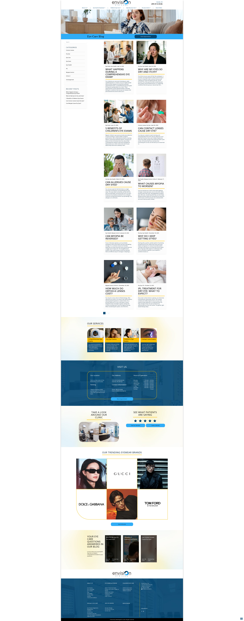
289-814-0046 (157, 4)
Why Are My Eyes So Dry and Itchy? (75, 96)
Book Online (159, 8)
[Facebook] (141, 611)
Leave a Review (155, 425)
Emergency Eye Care (91, 613)
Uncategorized (70, 79)
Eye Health (69, 65)
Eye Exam (68, 61)
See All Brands (122, 524)
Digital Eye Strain (91, 616)
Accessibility (89, 593)
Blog (88, 592)
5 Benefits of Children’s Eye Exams (74, 98)
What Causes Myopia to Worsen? (151, 185)
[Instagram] (143, 611)
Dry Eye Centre (146, 8)
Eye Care (68, 57)
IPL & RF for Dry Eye (109, 609)
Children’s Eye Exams (127, 587)
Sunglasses (107, 594)
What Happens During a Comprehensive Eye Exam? (73, 92)
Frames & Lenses (109, 593)
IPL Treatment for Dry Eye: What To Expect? (149, 291)
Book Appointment (146, 36)
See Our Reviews (135, 425)
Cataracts (89, 610)
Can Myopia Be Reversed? (114, 237)
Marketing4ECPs (119, 619)
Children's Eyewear (127, 590)
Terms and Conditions (92, 597)
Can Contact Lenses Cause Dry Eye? (75, 101)
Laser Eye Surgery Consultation (94, 615)
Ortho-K (68, 76)
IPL (67, 68)
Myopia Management (127, 589)
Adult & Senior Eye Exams (110, 587)
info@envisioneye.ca (120, 391)
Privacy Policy (90, 594)
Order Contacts (108, 596)
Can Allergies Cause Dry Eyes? (73, 103)
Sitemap (89, 596)
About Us (84, 8)
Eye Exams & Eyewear (98, 8)
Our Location (90, 590)
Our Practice (90, 587)
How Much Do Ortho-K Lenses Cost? (115, 291)
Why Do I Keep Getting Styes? (147, 237)
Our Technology (90, 589)
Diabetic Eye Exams (109, 592)
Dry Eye (68, 54)
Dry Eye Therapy (108, 608)
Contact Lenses (70, 50)
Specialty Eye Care (131, 8)
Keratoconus (90, 612)
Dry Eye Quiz (108, 610)
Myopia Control (70, 72)
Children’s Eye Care (115, 8)
